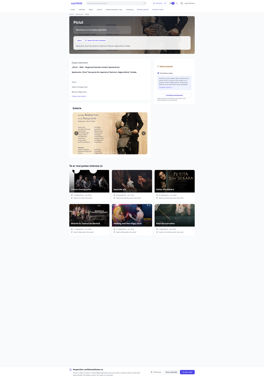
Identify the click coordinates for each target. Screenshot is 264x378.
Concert (99, 9)
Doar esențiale (171, 372)
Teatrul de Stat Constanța (96, 40)
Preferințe (157, 372)
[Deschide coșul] (182, 3)
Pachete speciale (143, 9)
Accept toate (187, 372)
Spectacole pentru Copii (114, 9)
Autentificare (190, 3)
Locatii (73, 9)
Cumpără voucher (165, 87)
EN (176, 3)
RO (173, 3)
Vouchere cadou (157, 9)
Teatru (91, 9)
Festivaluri (161, 3)
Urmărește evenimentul (174, 95)
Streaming (129, 9)
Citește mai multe (78, 96)
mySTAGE (76, 3)
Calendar (82, 9)
